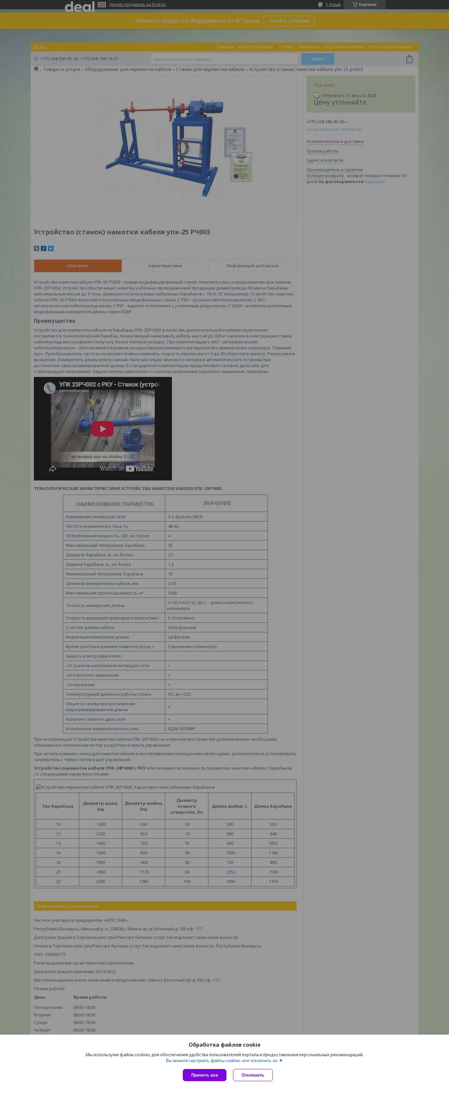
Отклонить (253, 1075)
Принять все (204, 1075)
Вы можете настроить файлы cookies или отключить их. (222, 1060)
